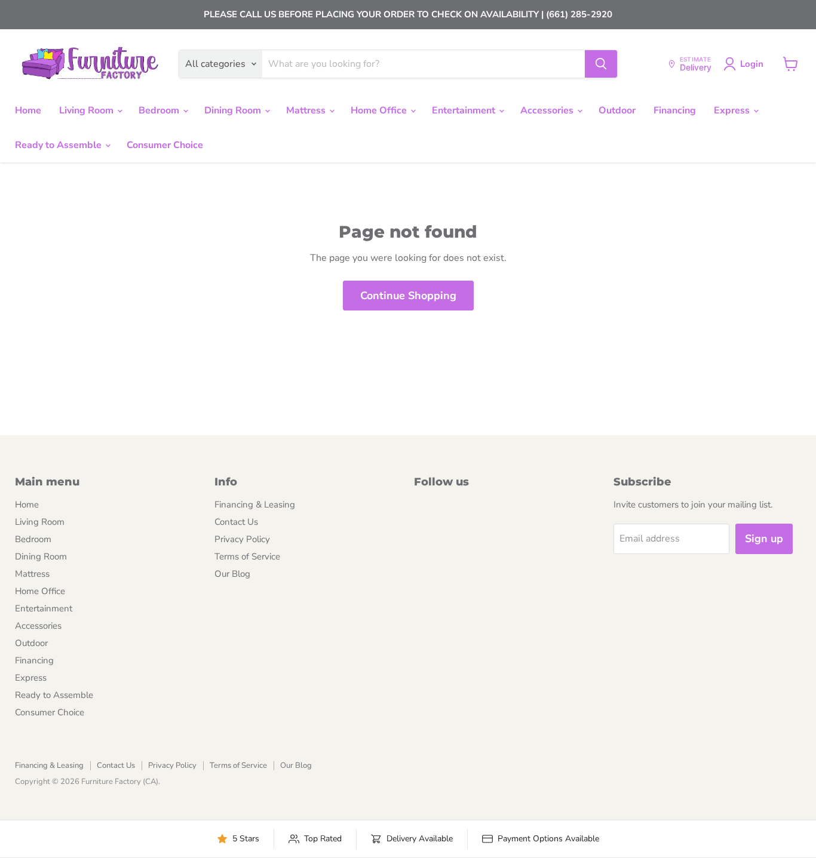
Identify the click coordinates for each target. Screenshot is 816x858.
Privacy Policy (242, 539)
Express (733, 110)
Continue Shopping (408, 295)
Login (751, 64)
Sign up (764, 538)
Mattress (307, 110)
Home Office (380, 110)
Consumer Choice (165, 145)
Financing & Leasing (254, 505)
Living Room (87, 110)
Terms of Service (247, 556)
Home (28, 110)
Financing (675, 110)
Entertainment (465, 110)
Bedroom (160, 110)
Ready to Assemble (59, 145)
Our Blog (232, 574)
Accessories (548, 110)
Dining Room (233, 110)
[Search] (601, 64)
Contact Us (236, 522)
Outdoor (617, 110)
